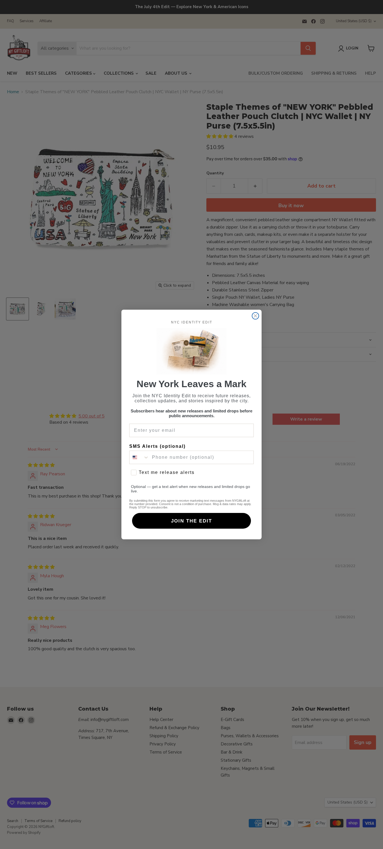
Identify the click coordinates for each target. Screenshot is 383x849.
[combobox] (139, 457)
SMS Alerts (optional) (157, 446)
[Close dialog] (255, 315)
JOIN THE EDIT (191, 521)
